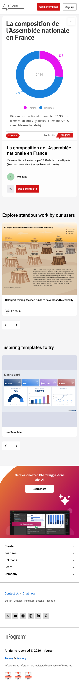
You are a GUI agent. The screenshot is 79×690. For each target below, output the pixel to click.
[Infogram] (13, 7)
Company (11, 574)
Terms (9, 658)
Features (10, 553)
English (8, 600)
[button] (31, 108)
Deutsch (18, 600)
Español (40, 600)
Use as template (48, 6)
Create (9, 546)
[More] (71, 21)
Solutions (11, 560)
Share (14, 135)
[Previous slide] (6, 325)
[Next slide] (15, 325)
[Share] (10, 189)
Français (50, 600)
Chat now (29, 593)
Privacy (21, 658)
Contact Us (12, 593)
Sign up (69, 7)
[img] (51, 64)
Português (29, 600)
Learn (8, 567)
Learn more (39, 488)
